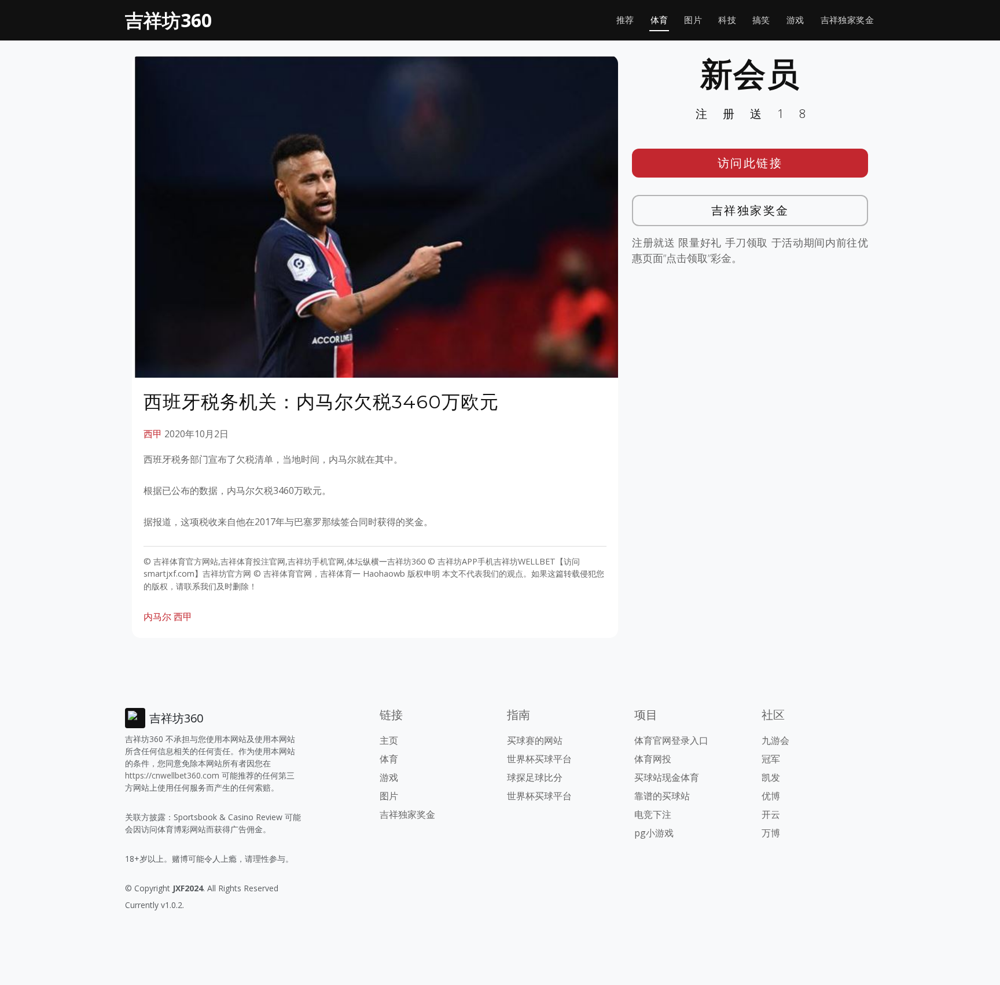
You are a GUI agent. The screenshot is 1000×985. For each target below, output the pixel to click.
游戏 (795, 19)
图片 (693, 19)
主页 (389, 740)
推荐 (625, 19)
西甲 (153, 433)
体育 (659, 19)
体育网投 (652, 758)
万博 (771, 833)
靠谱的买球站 (662, 796)
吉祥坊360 (168, 20)
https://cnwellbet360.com (172, 775)
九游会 (775, 740)
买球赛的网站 (534, 740)
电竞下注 (652, 814)
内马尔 (157, 616)
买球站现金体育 (666, 777)
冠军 (771, 758)
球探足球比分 (534, 777)
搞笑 (761, 19)
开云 (771, 814)
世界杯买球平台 (539, 758)
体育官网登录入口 (671, 740)
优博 (771, 796)
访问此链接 (750, 163)
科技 (727, 19)
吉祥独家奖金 (847, 19)
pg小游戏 (654, 833)
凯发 (771, 777)
